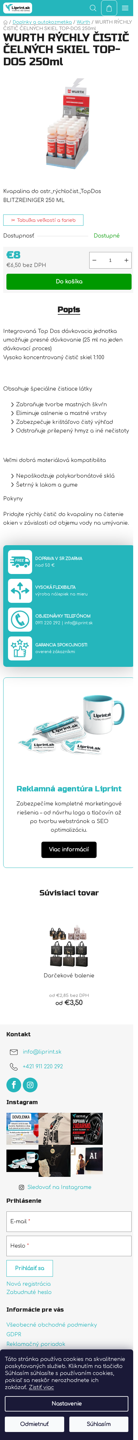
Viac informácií (69, 850)
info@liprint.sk (79, 623)
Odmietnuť (34, 1424)
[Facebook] (13, 1085)
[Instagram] (30, 1085)
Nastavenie (67, 1404)
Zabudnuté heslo (29, 1292)
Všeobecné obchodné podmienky (51, 1325)
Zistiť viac (41, 1387)
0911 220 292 (47, 623)
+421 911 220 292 (43, 1067)
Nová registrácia (28, 1284)
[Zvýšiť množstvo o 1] (126, 260)
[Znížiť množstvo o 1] (94, 260)
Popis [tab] (69, 309)
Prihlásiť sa (29, 1268)
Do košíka (69, 282)
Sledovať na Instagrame (59, 1187)
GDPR (13, 1335)
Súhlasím (99, 1424)
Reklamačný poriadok (35, 1344)
